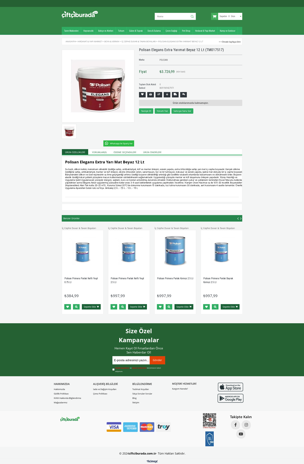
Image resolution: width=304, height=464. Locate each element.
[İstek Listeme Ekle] (150, 94)
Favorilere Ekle (67, 306)
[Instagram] (246, 424)
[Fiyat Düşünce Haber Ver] (167, 94)
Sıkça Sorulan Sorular (142, 393)
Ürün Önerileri (152, 152)
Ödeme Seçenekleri (125, 152)
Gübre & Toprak (136, 31)
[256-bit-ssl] (209, 438)
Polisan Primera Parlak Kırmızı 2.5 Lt (175, 278)
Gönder (157, 360)
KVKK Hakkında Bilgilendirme (67, 398)
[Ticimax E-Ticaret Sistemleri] (152, 461)
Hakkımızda (59, 389)
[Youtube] (240, 434)
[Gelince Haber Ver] (183, 94)
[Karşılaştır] (158, 94)
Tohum (121, 31)
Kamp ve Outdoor (227, 31)
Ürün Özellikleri (75, 152)
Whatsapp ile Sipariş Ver (121, 143)
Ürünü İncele (76, 306)
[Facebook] (235, 424)
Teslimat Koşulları (140, 389)
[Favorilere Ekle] (142, 94)
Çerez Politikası (100, 393)
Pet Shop (186, 31)
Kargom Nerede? (180, 388)
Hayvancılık (88, 31)
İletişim (135, 402)
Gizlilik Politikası (61, 393)
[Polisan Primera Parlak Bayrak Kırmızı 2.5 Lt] (221, 251)
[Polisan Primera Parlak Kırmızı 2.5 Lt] (175, 251)
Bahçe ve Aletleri (105, 31)
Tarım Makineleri (71, 31)
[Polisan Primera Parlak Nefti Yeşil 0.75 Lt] (82, 251)
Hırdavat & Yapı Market (205, 31)
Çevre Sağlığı (171, 31)
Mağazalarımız (60, 402)
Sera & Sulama (154, 31)
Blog (134, 398)
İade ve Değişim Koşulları (104, 389)
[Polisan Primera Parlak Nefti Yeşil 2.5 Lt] (129, 251)
